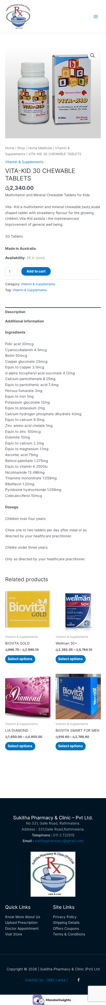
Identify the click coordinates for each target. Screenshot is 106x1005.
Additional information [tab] (24, 321)
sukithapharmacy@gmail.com (59, 841)
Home (9, 148)
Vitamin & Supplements (24, 162)
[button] (92, 55)
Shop (21, 148)
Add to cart (36, 271)
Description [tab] (15, 312)
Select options (20, 659)
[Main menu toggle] (96, 16)
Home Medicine (40, 148)
